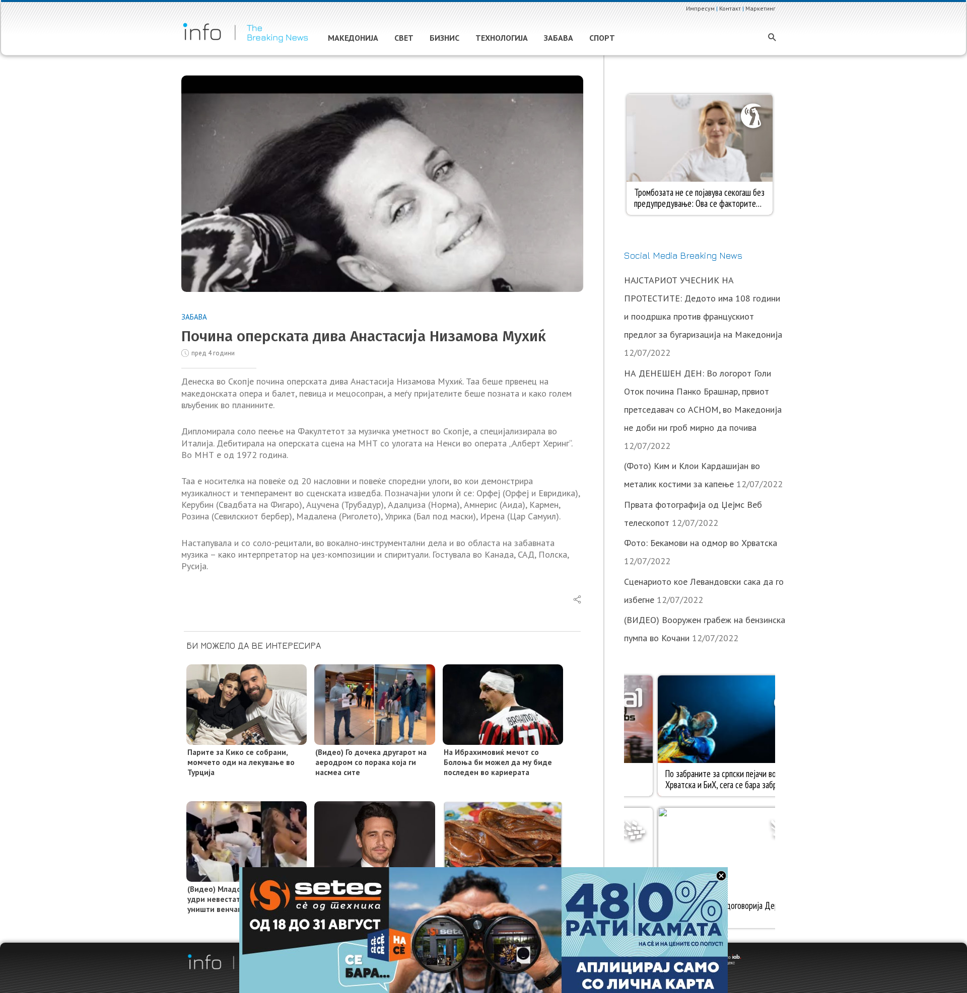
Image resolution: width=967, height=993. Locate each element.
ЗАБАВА (194, 317)
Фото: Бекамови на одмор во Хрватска (700, 543)
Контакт (730, 8)
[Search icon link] (772, 38)
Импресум (700, 8)
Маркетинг (760, 8)
